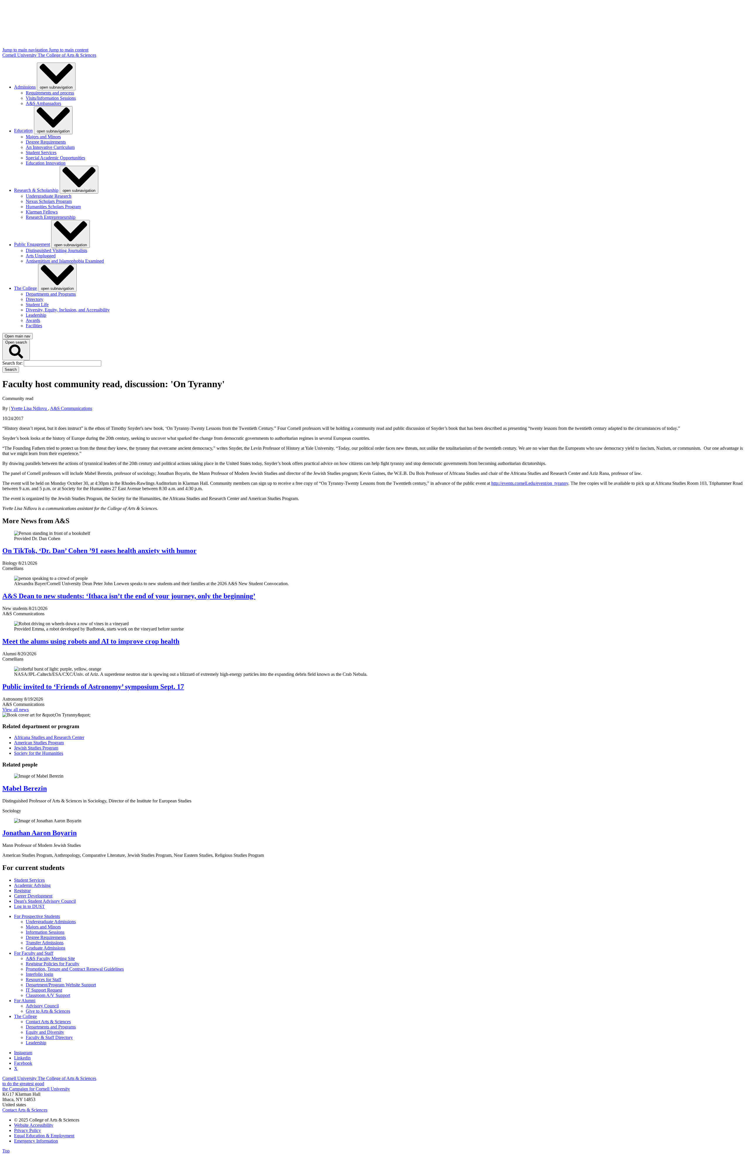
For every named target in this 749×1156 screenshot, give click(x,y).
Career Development (33, 895)
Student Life (37, 304)
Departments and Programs (51, 294)
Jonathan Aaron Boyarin (39, 833)
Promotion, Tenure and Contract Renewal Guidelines (75, 969)
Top (6, 1150)
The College (25, 288)
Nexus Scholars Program (49, 201)
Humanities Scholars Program (53, 206)
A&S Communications (71, 408)
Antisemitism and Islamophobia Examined (65, 261)
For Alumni (24, 1000)
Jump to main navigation (25, 49)
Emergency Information (36, 1140)
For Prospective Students (37, 916)
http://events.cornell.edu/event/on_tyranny (529, 483)
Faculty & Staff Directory (49, 1037)
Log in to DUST (29, 906)
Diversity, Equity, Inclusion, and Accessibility (68, 309)
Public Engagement (32, 244)
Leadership (36, 315)
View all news (15, 709)
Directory (34, 299)
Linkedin (22, 1057)
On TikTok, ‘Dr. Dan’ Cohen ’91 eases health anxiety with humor (99, 550)
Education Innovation (46, 163)
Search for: (13, 363)
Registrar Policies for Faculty (52, 963)
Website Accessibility (33, 1125)
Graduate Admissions (45, 947)
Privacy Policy (27, 1130)
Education (23, 130)
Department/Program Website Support (61, 984)
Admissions (25, 87)
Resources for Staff (43, 979)
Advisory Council (42, 1005)
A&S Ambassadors (43, 103)
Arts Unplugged (41, 255)
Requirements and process (50, 92)
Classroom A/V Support (48, 995)
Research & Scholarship (36, 190)
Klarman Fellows (42, 211)
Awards (33, 320)
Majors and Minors (43, 136)
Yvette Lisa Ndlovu (29, 408)
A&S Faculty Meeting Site (50, 958)
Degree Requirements (46, 141)
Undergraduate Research (48, 196)
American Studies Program (39, 742)
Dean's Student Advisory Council (45, 901)
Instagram (23, 1052)
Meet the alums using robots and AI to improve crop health (90, 641)
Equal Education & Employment (44, 1135)
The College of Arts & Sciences (67, 55)
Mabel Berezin (24, 788)
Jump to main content (68, 49)
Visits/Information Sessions (51, 98)
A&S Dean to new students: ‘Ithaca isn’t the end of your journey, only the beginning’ (128, 596)
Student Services (41, 152)
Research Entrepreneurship (50, 217)
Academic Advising (32, 885)
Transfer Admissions (44, 942)
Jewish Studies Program (36, 747)
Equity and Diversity (45, 1032)
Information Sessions (45, 932)
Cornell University (20, 55)
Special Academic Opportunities (55, 157)
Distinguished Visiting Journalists (56, 250)
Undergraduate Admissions (51, 921)
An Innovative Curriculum (50, 147)
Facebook (23, 1063)
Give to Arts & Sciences (48, 1011)
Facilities (34, 325)
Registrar (22, 890)
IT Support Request (44, 990)
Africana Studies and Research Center (49, 737)
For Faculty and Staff (33, 953)
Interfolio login (39, 974)
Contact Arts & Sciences (48, 1021)
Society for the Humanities (38, 753)
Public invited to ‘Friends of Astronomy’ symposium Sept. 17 (93, 686)
